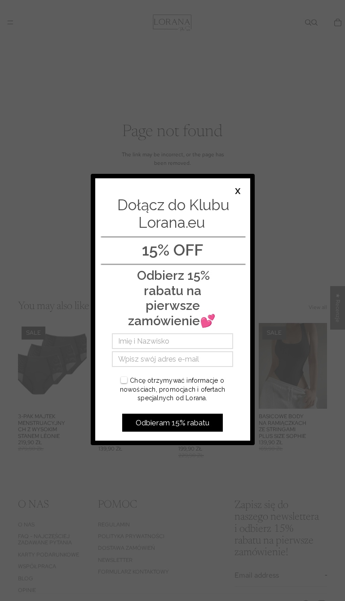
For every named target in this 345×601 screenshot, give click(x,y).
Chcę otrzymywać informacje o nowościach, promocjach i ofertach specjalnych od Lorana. (173, 389)
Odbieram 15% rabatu (172, 422)
